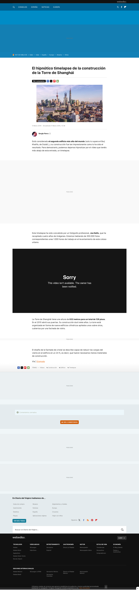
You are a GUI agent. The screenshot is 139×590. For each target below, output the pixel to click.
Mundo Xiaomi (17, 559)
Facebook (121, 7)
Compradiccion (101, 553)
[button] (44, 133)
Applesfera (16, 553)
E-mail (57, 81)
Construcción (52, 367)
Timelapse (72, 367)
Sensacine (50, 547)
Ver (70, 422)
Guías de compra (18, 504)
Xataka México (17, 571)
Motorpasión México (84, 572)
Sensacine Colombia (50, 575)
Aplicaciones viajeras (40, 516)
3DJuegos (33, 547)
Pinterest (92, 519)
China (66, 55)
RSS (87, 519)
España (34, 7)
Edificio (63, 367)
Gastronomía (17, 508)
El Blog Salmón (118, 547)
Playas (15, 516)
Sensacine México (52, 571)
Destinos (16, 512)
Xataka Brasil (17, 574)
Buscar (122, 530)
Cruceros (55, 512)
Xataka (15, 547)
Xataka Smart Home (19, 556)
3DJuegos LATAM (35, 571)
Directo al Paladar (68, 547)
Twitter (118, 7)
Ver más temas (19, 521)
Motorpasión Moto (86, 550)
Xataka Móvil (17, 550)
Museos (35, 504)
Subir (120, 538)
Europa (56, 7)
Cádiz (31, 55)
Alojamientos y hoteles (59, 504)
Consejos (22, 7)
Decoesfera (100, 550)
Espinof (49, 550)
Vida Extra (33, 550)
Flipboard (125, 7)
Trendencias (100, 547)
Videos (42, 367)
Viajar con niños (57, 516)
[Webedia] (121, 1)
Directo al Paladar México (68, 572)
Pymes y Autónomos (117, 551)
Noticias (45, 7)
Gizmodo (41, 361)
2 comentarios (40, 81)
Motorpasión (84, 547)
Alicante (59, 55)
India (37, 55)
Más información (84, 588)
